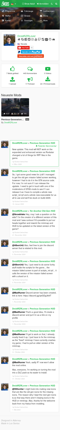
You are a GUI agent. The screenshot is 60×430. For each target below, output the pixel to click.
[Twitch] (39, 39)
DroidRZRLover (26, 36)
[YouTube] (35, 39)
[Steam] (43, 39)
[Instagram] (32, 39)
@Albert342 (18, 245)
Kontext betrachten (21, 161)
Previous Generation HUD (42, 142)
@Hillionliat (18, 388)
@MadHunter (18, 292)
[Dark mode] (52, 3)
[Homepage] (18, 39)
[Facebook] (25, 39)
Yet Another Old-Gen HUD (42, 210)
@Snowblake (18, 214)
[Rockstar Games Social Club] (46, 39)
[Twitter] (29, 39)
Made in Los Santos (10, 423)
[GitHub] (50, 39)
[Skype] (22, 39)
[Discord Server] (53, 39)
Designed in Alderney (11, 420)
